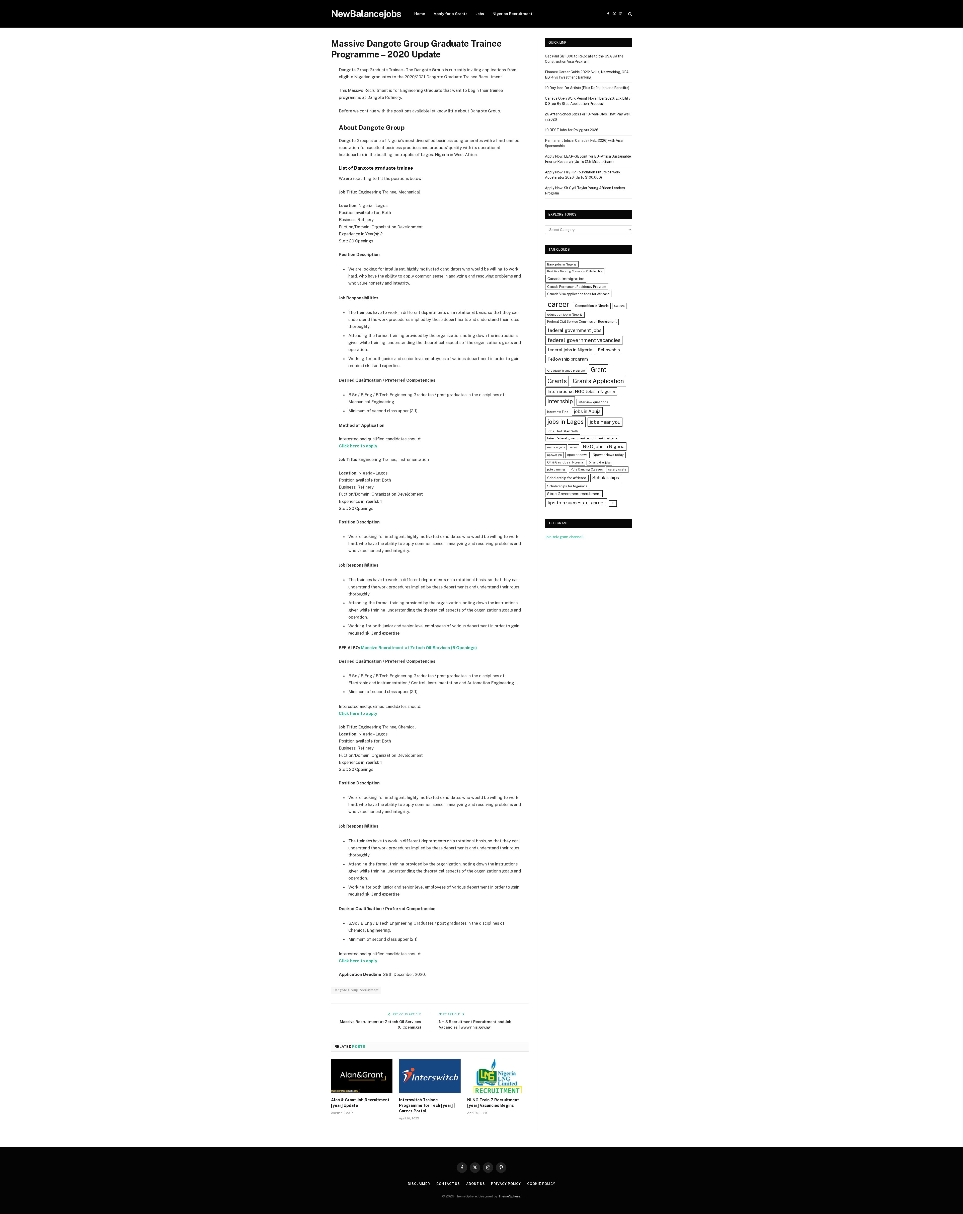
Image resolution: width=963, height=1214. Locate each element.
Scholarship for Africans (567, 478)
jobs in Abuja (587, 411)
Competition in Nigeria (592, 306)
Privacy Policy (506, 1184)
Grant (598, 369)
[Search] (629, 14)
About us (475, 1184)
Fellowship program (567, 359)
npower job (554, 455)
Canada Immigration (565, 278)
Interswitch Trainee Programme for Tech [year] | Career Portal (427, 1105)
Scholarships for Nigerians (567, 486)
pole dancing (556, 469)
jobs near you (605, 422)
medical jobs (556, 447)
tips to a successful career (576, 502)
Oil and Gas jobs (599, 462)
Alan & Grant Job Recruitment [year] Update (360, 1103)
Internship (560, 401)
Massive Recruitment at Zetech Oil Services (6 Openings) (419, 647)
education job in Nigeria (565, 314)
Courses (619, 306)
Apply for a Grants (450, 14)
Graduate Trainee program (566, 370)
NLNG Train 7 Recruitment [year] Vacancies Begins (493, 1103)
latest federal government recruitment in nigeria (582, 438)
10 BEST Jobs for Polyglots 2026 (571, 130)
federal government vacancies (583, 340)
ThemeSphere (509, 1196)
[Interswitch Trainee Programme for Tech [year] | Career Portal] (429, 1076)
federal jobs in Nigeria (569, 349)
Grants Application (598, 380)
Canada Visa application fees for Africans (578, 294)
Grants (557, 381)
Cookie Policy (541, 1184)
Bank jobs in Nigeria (562, 264)
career (558, 304)
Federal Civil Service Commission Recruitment (582, 321)
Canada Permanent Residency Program (576, 287)
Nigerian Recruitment (512, 14)
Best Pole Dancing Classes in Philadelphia (574, 271)
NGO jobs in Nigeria (603, 446)
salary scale (617, 469)
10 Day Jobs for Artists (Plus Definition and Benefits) (587, 88)
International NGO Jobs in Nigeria (581, 391)
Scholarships (605, 477)
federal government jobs (574, 330)
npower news (577, 455)
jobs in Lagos (565, 421)
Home (419, 14)
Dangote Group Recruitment (356, 990)
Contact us (448, 1184)
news (573, 447)
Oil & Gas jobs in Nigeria (565, 462)
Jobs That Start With (562, 431)
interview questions (593, 402)
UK (613, 503)
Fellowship (609, 349)
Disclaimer (419, 1184)
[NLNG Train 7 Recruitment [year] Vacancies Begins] (498, 1076)
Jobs (480, 14)
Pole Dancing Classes (587, 469)
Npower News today (608, 455)
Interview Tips (557, 412)
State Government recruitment (574, 494)
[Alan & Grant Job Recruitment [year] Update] (361, 1076)
